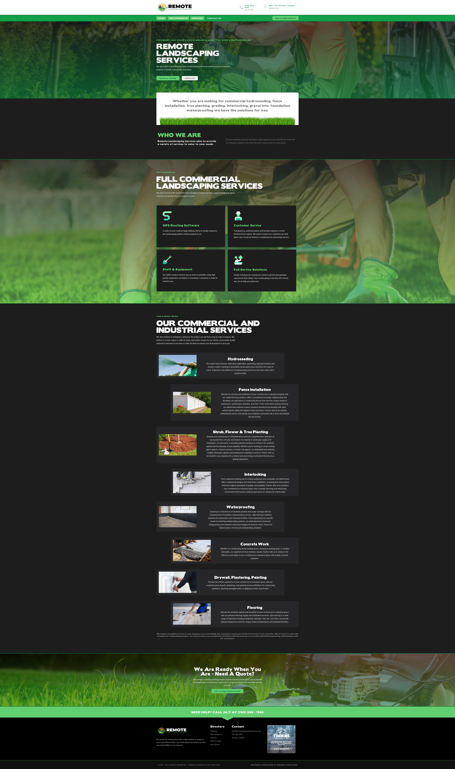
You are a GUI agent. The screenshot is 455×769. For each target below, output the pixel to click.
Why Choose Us (178, 18)
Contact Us (214, 18)
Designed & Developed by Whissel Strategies (274, 765)
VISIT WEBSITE (281, 749)
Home (161, 18)
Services (197, 18)
